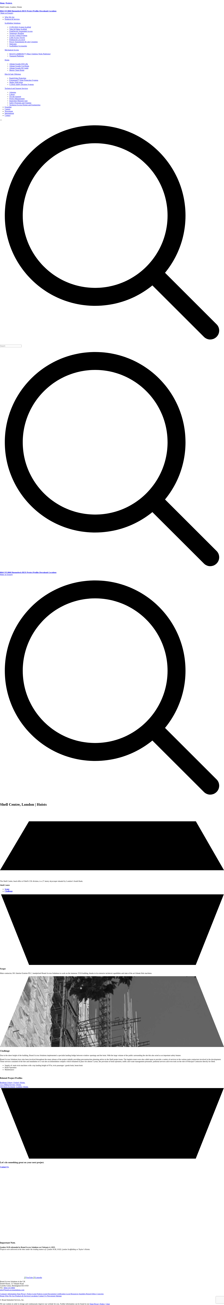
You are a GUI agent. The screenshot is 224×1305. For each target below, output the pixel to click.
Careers (7, 109)
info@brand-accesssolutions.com (12, 1290)
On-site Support (15, 97)
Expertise (8, 107)
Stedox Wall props (16, 82)
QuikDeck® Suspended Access (21, 31)
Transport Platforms (16, 56)
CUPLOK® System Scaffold (20, 27)
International (9, 113)
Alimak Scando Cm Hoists (19, 66)
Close (108, 1304)
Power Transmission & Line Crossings (23, 42)
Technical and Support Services (16, 88)
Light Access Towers (17, 38)
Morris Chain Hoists (16, 70)
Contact (7, 115)
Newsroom (9, 111)
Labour (12, 94)
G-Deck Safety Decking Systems (21, 84)
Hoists (7, 60)
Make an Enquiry (6, 13)
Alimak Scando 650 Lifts (18, 64)
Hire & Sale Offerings (13, 74)
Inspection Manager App (18, 101)
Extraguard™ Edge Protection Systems (23, 80)
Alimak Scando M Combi (18, 68)
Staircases (13, 44)
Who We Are (9, 17)
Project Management (16, 99)
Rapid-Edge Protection (17, 78)
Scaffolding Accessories (18, 46)
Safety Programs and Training (20, 103)
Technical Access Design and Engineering (24, 105)
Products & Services (12, 19)
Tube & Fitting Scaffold (18, 29)
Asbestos (12, 92)
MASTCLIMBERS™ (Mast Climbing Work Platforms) (30, 54)
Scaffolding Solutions (13, 23)
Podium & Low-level (17, 40)
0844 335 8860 (9, 1288)
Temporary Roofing (16, 33)
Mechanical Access (12, 50)
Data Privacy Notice (97, 1304)
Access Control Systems (18, 35)
